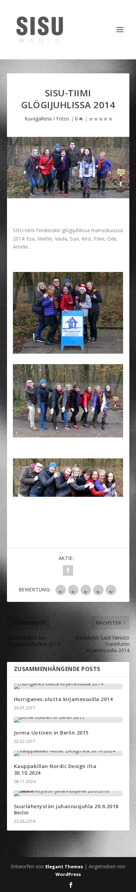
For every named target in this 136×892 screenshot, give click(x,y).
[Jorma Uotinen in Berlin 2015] (68, 720)
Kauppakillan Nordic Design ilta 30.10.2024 (55, 769)
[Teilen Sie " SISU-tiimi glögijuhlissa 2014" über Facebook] (68, 570)
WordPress (68, 874)
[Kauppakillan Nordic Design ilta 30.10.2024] (68, 753)
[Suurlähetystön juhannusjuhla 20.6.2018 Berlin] (68, 793)
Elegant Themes (64, 866)
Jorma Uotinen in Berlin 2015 (51, 732)
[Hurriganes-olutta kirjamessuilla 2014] (68, 686)
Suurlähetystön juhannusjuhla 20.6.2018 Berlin (66, 809)
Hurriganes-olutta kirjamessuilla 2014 (63, 699)
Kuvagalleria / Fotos (46, 118)
